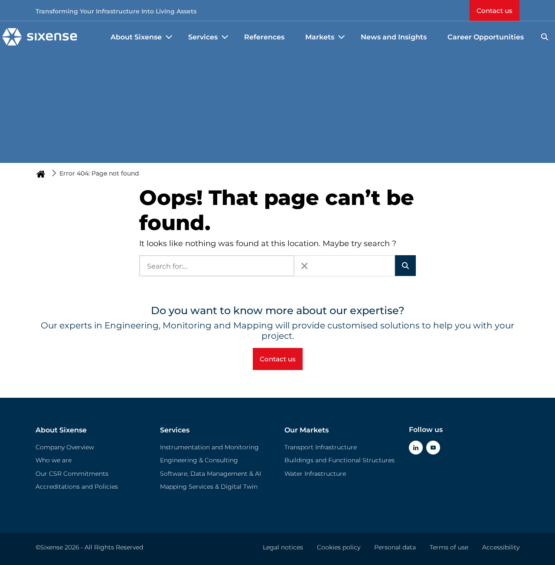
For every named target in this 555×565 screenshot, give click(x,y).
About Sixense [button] (136, 37)
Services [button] (203, 37)
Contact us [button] (278, 359)
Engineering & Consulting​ (199, 460)
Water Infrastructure (315, 473)
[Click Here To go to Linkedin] (416, 448)
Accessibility (500, 547)
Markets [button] (319, 37)
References (264, 37)
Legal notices (283, 547)
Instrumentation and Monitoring (209, 447)
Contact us (495, 10)
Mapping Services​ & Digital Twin (209, 486)
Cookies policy (338, 547)
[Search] (544, 36)
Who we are (54, 460)
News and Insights (394, 37)
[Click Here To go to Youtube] (433, 448)
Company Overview (65, 447)
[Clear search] (304, 266)
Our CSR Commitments (72, 473)
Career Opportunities (485, 37)
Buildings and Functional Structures (339, 460)
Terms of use (449, 547)
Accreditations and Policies (77, 486)
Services (174, 430)
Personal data (395, 547)
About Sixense (61, 430)
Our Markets (306, 430)
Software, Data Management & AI (210, 473)
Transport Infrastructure (320, 447)
